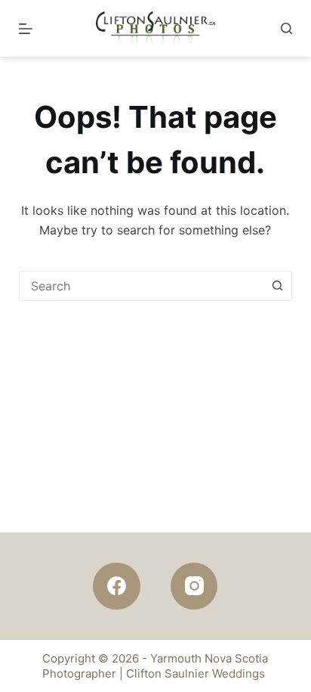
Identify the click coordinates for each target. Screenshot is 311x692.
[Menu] (25, 29)
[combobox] (141, 286)
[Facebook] (116, 586)
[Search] (286, 28)
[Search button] (277, 286)
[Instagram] (194, 586)
